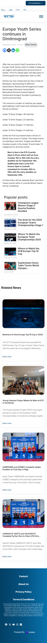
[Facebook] (5, 50)
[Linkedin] (13, 50)
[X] (9, 50)
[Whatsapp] (17, 50)
